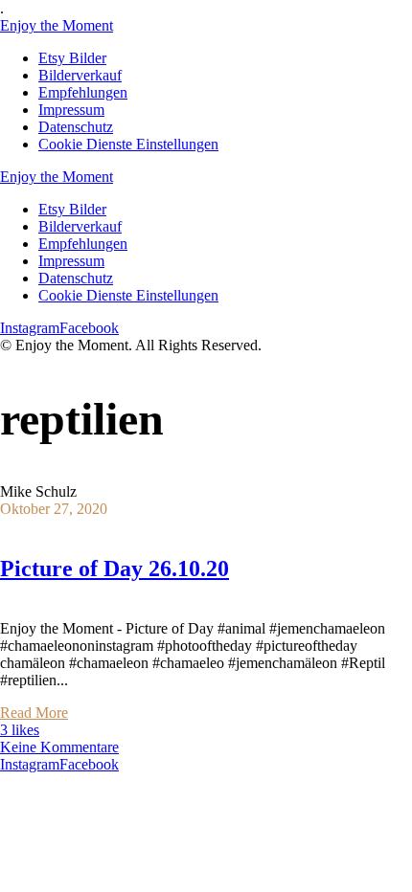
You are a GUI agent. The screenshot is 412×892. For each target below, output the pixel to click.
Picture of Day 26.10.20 (114, 568)
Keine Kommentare (59, 747)
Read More (34, 712)
